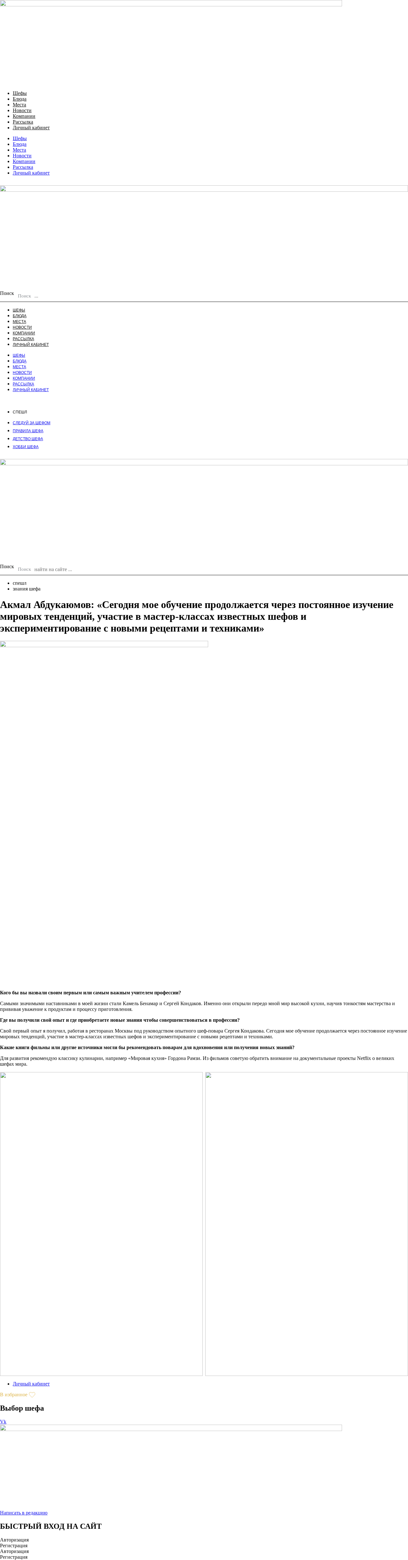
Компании (24, 116)
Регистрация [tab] (13, 1545)
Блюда (19, 99)
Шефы (20, 93)
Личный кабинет (31, 127)
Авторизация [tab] (14, 1539)
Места (19, 104)
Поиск (7, 293)
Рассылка (23, 122)
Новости (22, 110)
